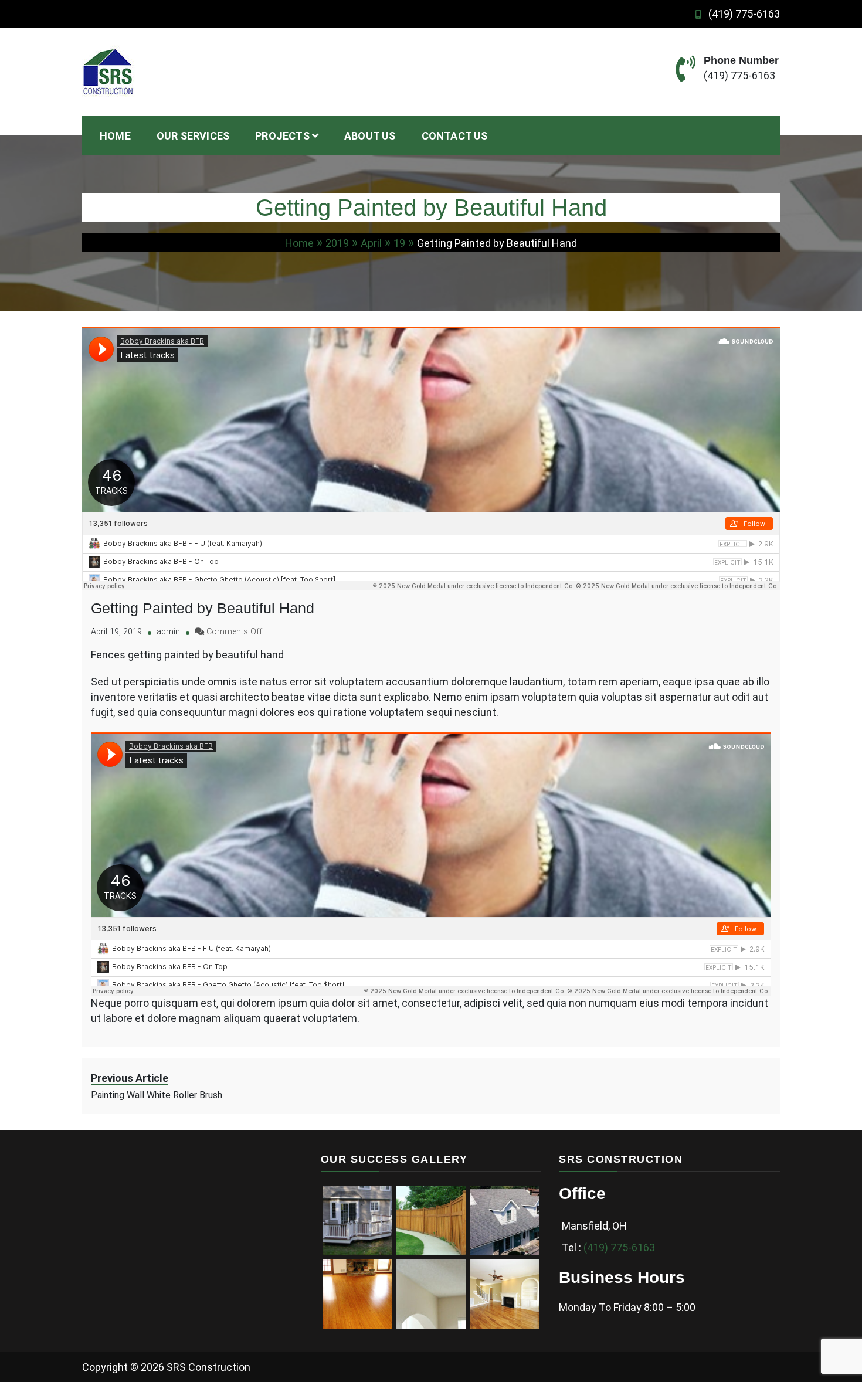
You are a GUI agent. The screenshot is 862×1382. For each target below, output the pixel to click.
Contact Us (455, 136)
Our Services (193, 136)
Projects (282, 136)
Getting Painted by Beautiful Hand (202, 608)
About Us (370, 136)
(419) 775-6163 (744, 14)
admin (168, 632)
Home (115, 136)
